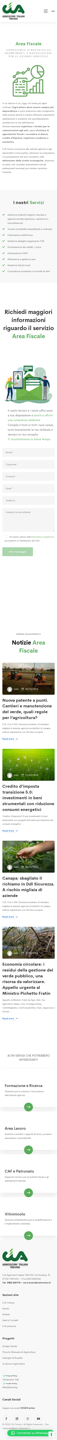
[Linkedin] (17, 1418)
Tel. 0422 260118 (11, 1282)
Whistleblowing (10, 1387)
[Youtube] (38, 1418)
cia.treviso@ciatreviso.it (37, 1282)
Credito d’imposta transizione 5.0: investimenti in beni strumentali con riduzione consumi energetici (28, 798)
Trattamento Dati (10, 1379)
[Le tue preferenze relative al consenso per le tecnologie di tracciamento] (51, 1434)
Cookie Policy (11, 1383)
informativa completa (41, 536)
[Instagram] (28, 1418)
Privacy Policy (11, 1376)
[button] (30, 1433)
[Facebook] (6, 1418)
